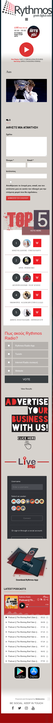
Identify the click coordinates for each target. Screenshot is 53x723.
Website (19, 371)
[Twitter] (19, 708)
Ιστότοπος (11, 171)
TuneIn (18, 354)
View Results (26, 389)
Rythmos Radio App (25, 346)
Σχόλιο (9, 134)
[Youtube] (33, 708)
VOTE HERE (35, 231)
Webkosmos (40, 699)
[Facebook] (12, 708)
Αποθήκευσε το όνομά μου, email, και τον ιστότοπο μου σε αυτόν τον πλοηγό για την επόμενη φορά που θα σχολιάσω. (26, 188)
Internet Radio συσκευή (26, 362)
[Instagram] (26, 708)
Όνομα (10, 160)
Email (30, 160)
